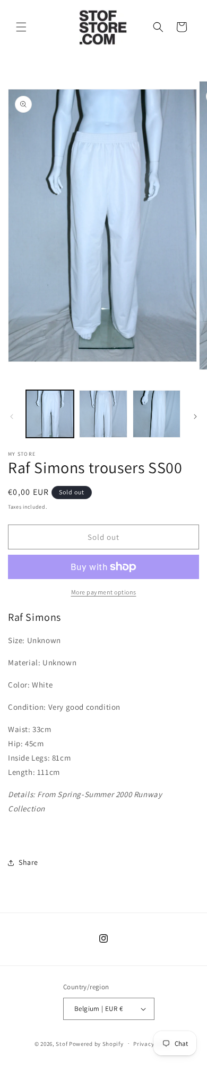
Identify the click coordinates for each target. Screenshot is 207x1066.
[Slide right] (195, 416)
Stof (61, 1043)
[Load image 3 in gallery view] (156, 414)
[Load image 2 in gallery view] (103, 414)
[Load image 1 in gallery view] (50, 414)
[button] (21, 27)
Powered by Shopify (96, 1043)
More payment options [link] (103, 592)
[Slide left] (11, 416)
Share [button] (28, 862)
